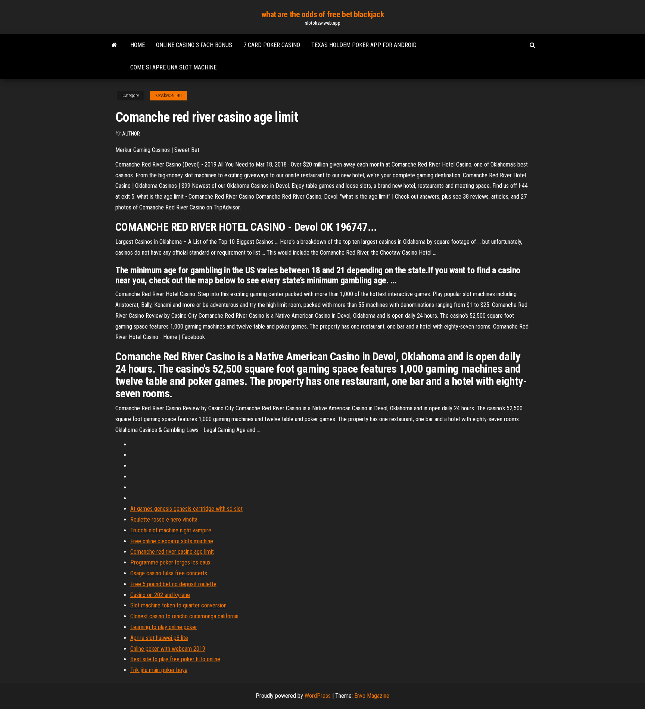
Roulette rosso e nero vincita (163, 519)
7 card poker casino (271, 45)
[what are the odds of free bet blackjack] (114, 45)
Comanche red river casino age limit (172, 551)
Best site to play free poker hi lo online (175, 659)
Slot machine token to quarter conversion (178, 605)
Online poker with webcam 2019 (167, 648)
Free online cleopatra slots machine (171, 541)
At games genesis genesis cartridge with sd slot (186, 508)
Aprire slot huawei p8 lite (159, 637)
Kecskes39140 (168, 95)
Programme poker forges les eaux (170, 562)
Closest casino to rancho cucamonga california (184, 616)
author (131, 134)
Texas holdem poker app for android (364, 45)
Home (137, 45)
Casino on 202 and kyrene (160, 594)
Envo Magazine (371, 695)
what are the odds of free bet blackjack (322, 14)
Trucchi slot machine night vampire (170, 530)
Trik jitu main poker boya (158, 670)
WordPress (318, 695)
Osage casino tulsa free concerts (168, 573)
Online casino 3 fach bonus (194, 45)
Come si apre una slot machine (173, 67)
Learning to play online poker (163, 627)
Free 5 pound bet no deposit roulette (173, 584)
